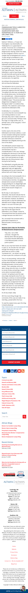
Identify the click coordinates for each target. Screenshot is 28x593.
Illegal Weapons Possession (11, 401)
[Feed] (22, 371)
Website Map (14, 558)
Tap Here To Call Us (14, 3)
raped (22, 55)
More (23, 16)
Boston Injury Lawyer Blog (9, 428)
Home (4, 16)
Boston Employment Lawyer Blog (11, 437)
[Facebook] (5, 371)
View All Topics (6, 407)
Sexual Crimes (9, 314)
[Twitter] (8, 371)
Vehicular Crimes (8, 394)
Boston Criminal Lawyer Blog (14, 10)
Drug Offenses (7, 391)
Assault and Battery (9, 382)
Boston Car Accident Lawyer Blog (11, 426)
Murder (5, 387)
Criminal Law (7, 380)
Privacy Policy (14, 552)
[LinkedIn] (12, 371)
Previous (4, 320)
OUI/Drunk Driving (9, 398)
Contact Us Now (14, 362)
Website (14, 549)
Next (15, 320)
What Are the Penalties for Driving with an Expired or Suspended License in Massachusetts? (14, 463)
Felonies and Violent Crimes (11, 384)
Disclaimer (14, 555)
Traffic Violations (8, 405)
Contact (14, 16)
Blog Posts (14, 564)
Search (24, 416)
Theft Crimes (7, 396)
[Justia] (15, 371)
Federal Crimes (7, 403)
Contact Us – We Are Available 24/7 (14, 561)
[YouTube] (19, 371)
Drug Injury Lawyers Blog (9, 430)
